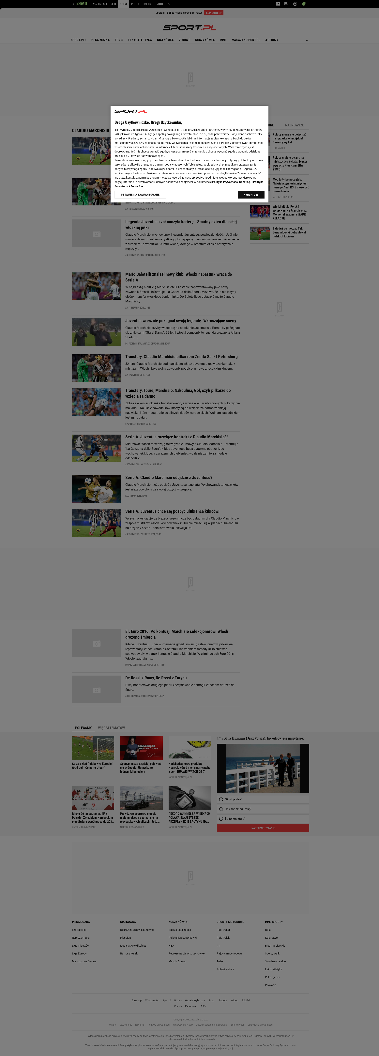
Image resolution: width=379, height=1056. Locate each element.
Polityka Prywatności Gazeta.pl (231, 182)
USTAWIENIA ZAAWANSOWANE (140, 194)
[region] (189, 154)
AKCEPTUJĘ (251, 194)
